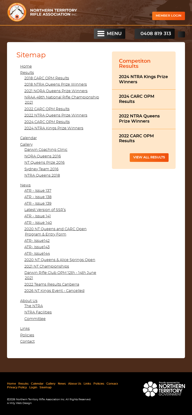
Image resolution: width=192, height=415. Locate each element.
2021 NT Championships (46, 266)
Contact (27, 341)
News (25, 185)
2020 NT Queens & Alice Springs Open (59, 260)
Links (25, 329)
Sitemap (46, 387)
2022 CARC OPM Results (47, 109)
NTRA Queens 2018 (42, 175)
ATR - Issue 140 (38, 223)
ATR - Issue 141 (37, 216)
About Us (28, 301)
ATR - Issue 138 (38, 197)
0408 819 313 (155, 33)
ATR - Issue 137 (37, 191)
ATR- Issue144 (37, 253)
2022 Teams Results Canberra (51, 284)
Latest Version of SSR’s (45, 210)
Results (27, 73)
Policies (27, 335)
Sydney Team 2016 (41, 169)
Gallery (26, 144)
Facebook (181, 34)
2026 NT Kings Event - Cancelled (54, 291)
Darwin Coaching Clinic (45, 150)
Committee (35, 319)
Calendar (28, 138)
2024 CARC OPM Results (47, 122)
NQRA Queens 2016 (42, 156)
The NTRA (33, 306)
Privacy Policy (17, 387)
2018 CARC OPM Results (46, 78)
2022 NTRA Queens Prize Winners (55, 115)
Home (26, 66)
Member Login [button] (168, 15)
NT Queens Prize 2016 (44, 162)
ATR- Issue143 (37, 247)
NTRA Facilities (38, 312)
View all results (149, 157)
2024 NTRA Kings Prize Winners (53, 128)
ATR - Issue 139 (38, 203)
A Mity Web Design (19, 403)
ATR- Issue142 (37, 241)
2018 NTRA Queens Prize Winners (55, 84)
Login (33, 387)
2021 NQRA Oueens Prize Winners (56, 91)
